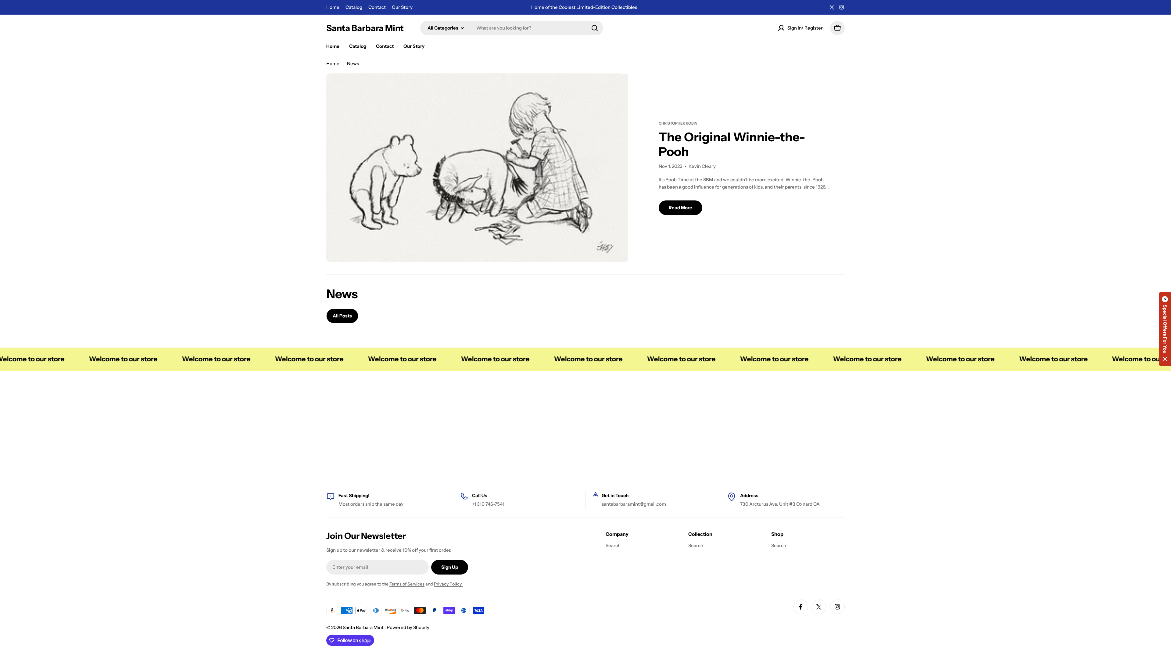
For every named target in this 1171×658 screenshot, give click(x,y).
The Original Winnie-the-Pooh (732, 144)
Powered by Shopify (408, 627)
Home (332, 7)
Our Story (402, 7)
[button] (1165, 329)
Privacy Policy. (448, 584)
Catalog (354, 7)
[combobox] (511, 28)
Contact (377, 7)
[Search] (594, 28)
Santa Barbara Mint (365, 28)
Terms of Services (406, 584)
